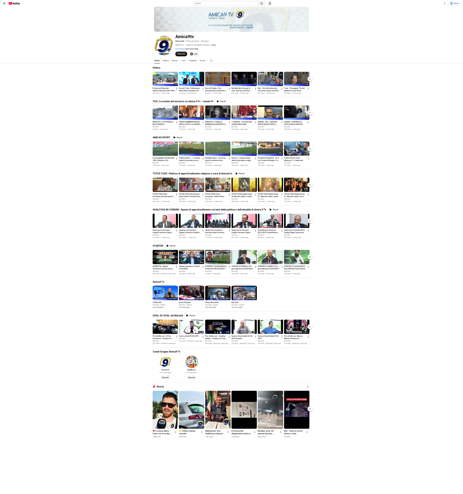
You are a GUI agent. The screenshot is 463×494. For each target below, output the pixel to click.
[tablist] (231, 61)
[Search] (262, 3)
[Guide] (4, 3)
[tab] (157, 61)
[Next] (309, 79)
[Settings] (444, 3)
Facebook (181, 49)
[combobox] (226, 3)
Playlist (162, 305)
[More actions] (176, 88)
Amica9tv (156, 127)
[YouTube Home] (14, 3)
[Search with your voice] (269, 3)
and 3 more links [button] (191, 49)
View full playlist (158, 307)
